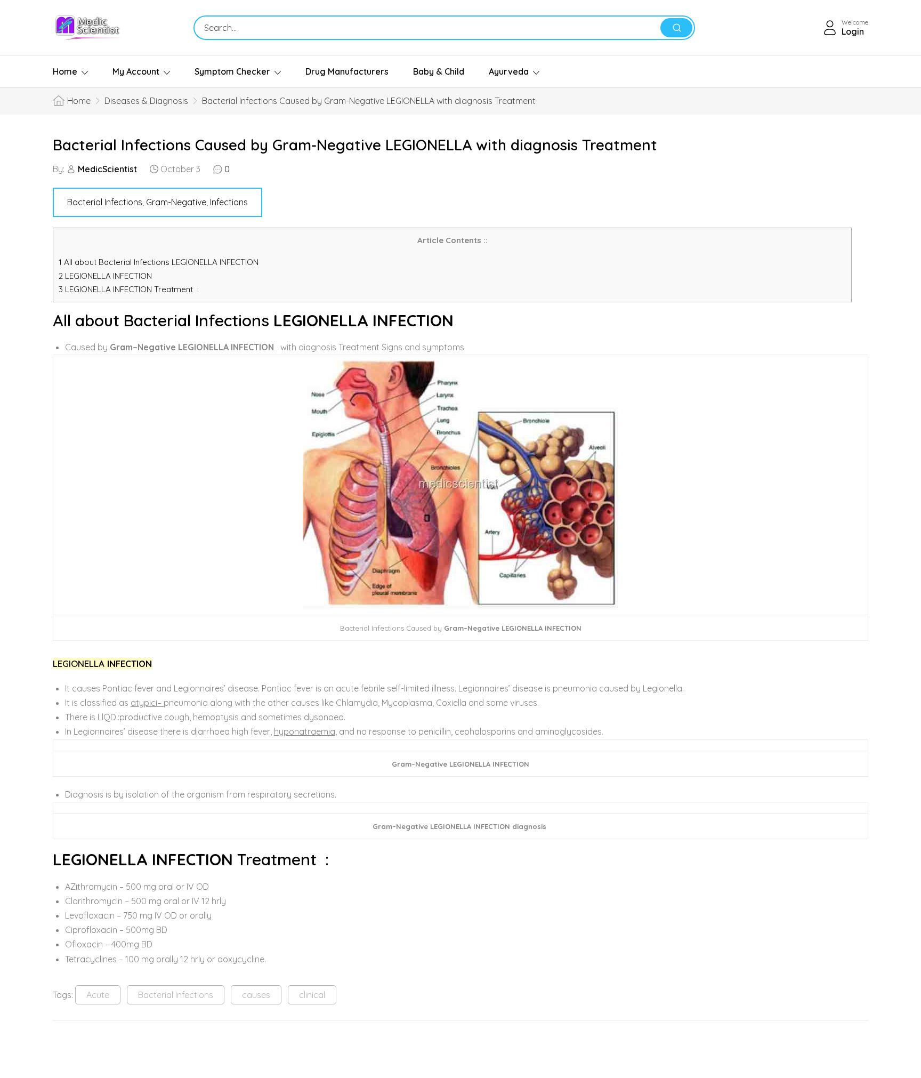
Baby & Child (438, 71)
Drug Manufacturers (347, 71)
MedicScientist (107, 169)
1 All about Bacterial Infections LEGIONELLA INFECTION (158, 262)
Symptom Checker (232, 71)
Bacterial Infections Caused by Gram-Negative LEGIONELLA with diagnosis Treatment (355, 144)
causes (256, 994)
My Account (135, 71)
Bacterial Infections (104, 202)
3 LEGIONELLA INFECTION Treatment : (129, 289)
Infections (229, 202)
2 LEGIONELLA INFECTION (105, 276)
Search (676, 27)
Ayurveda (509, 71)
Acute (97, 994)
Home (65, 71)
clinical (312, 994)
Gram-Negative (176, 202)
